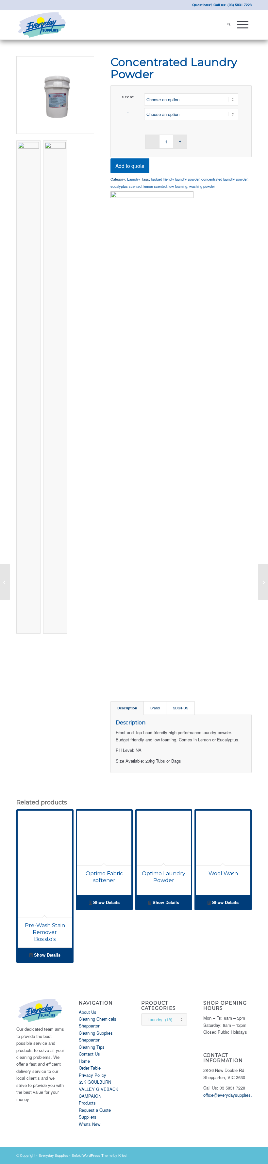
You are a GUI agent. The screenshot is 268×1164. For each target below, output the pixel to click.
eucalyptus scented (126, 186)
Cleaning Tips (92, 1047)
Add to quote (129, 165)
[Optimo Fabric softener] (5, 582)
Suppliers (87, 1117)
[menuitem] (229, 25)
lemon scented (155, 186)
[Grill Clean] (263, 582)
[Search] (229, 25)
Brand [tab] (155, 707)
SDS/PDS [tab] (180, 707)
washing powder (202, 186)
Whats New (89, 1124)
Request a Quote (95, 1110)
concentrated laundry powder (224, 179)
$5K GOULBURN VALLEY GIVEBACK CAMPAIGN (98, 1089)
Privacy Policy (92, 1075)
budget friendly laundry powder (175, 179)
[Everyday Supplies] (42, 25)
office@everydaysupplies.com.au (234, 1095)
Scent (128, 96)
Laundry (133, 179)
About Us (87, 1012)
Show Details (46, 955)
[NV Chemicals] (151, 436)
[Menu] (243, 25)
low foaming (178, 186)
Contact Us (89, 1054)
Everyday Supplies (53, 1155)
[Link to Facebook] (247, 1155)
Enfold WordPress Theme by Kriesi (99, 1155)
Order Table (90, 1068)
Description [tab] (127, 707)
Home (84, 1061)
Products (87, 1103)
